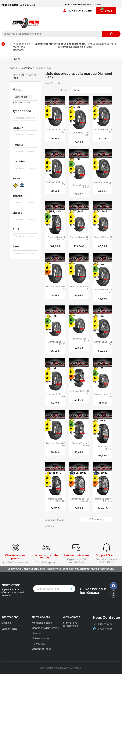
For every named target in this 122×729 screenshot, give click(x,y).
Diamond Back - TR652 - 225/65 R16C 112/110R (63, 238)
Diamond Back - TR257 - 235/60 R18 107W (87, 238)
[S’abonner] (71, 588)
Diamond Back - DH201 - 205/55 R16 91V (87, 339)
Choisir (92, 90)
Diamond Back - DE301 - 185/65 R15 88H (63, 444)
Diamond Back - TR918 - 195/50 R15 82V (87, 392)
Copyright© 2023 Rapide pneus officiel (61, 668)
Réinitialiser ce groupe (22, 102)
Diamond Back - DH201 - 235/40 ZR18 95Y (63, 342)
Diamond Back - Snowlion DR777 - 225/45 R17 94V (87, 499)
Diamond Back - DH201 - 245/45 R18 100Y (87, 186)
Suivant (99, 519)
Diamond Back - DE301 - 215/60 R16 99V (63, 395)
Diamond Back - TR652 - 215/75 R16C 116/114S (63, 499)
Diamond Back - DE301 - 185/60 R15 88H (87, 133)
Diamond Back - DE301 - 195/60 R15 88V (63, 183)
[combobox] (50, 34)
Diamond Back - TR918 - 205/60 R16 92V (87, 444)
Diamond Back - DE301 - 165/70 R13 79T (63, 287)
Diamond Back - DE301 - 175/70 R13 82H (87, 287)
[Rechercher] (111, 34)
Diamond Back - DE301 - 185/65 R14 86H (63, 130)
